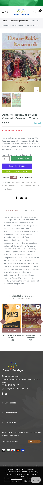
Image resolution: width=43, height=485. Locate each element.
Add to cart (11, 330)
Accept (16, 481)
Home (4, 21)
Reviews (29, 210)
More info (28, 481)
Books (33, 182)
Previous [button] (6, 64)
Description (11, 210)
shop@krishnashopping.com (16, 389)
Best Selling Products (19, 21)
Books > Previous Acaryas (13, 185)
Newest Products (32, 185)
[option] (21, 62)
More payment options (17, 172)
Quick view (18, 307)
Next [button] (33, 64)
